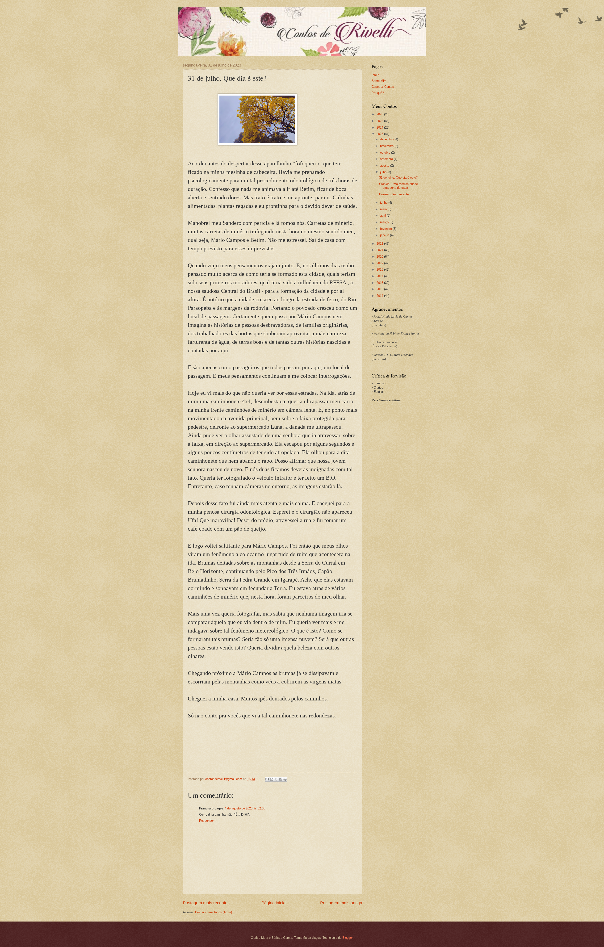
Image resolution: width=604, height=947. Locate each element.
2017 (380, 276)
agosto (385, 165)
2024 (380, 127)
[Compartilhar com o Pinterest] (285, 779)
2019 (380, 263)
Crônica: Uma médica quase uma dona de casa (398, 185)
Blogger (347, 937)
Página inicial (273, 903)
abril (383, 215)
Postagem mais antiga (341, 903)
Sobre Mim (379, 81)
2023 (380, 134)
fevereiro (386, 228)
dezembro (387, 139)
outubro (385, 152)
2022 (380, 243)
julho (383, 172)
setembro (387, 159)
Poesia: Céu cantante (394, 194)
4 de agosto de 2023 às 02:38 (245, 808)
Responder (206, 820)
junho (384, 202)
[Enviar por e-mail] (267, 779)
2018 (380, 269)
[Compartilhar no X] (276, 779)
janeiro (385, 235)
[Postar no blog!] (271, 779)
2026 (380, 114)
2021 (380, 250)
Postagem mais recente (205, 903)
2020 (380, 256)
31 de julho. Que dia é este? (398, 177)
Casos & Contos (383, 86)
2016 (380, 283)
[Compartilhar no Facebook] (280, 779)
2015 (380, 289)
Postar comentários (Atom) (213, 912)
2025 (380, 121)
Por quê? (378, 93)
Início (375, 75)
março (385, 222)
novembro (387, 146)
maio (384, 209)
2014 (380, 296)
